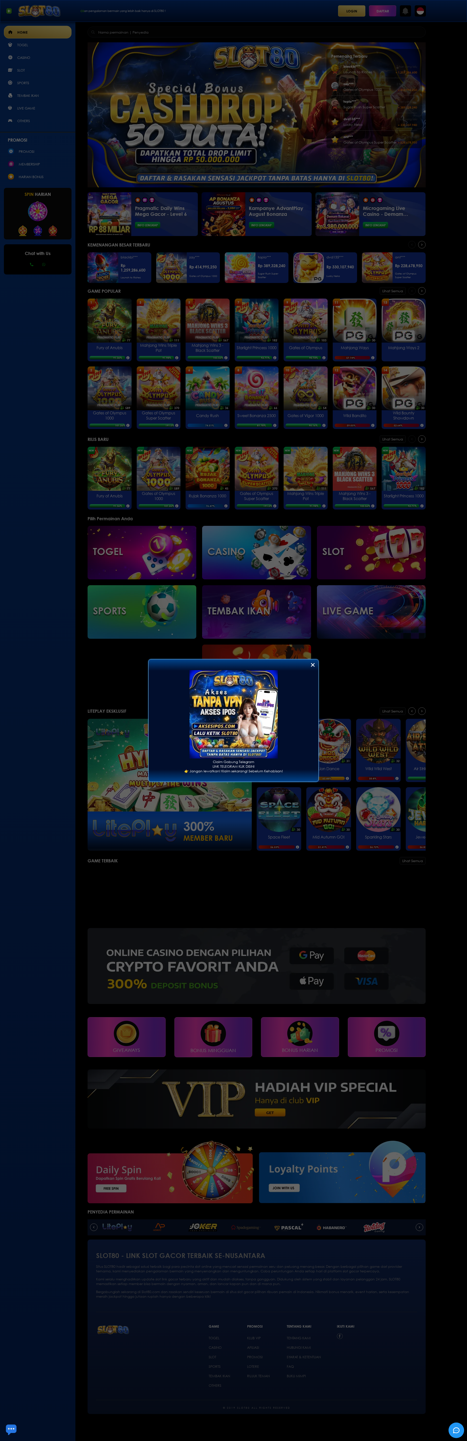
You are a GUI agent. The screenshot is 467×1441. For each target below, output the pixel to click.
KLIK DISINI (246, 766)
